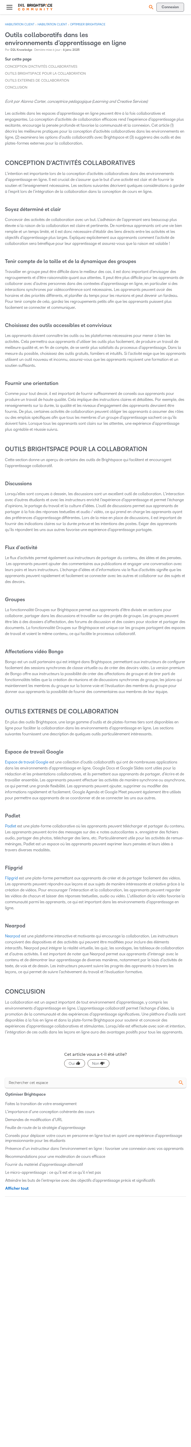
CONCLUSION (16, 87)
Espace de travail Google (26, 762)
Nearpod (12, 936)
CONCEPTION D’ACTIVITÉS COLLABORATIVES (41, 66)
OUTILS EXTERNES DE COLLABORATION (37, 80)
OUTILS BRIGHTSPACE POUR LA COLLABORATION (45, 73)
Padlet (10, 826)
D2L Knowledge (21, 50)
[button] (150, 7)
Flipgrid (11, 878)
